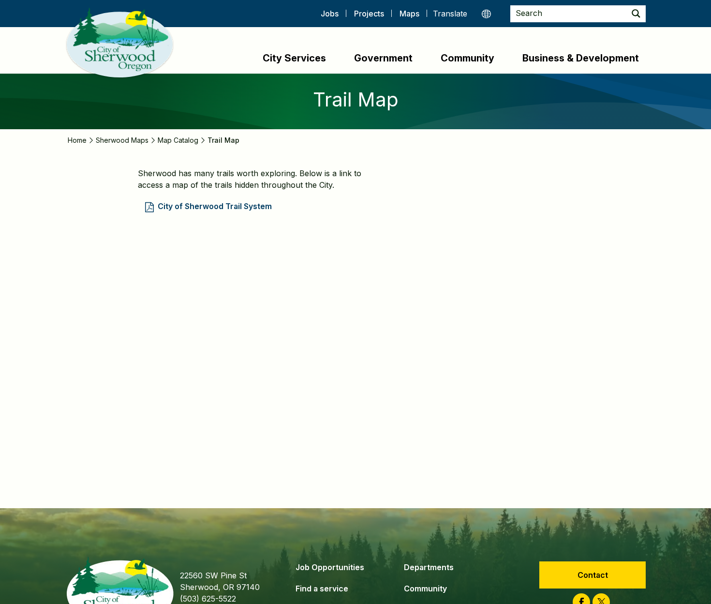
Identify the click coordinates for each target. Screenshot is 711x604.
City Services (294, 58)
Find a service (322, 588)
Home (77, 140)
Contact (593, 575)
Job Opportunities (330, 567)
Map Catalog (178, 140)
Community (467, 58)
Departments (429, 567)
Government (383, 58)
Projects (369, 13)
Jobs (330, 13)
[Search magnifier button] (636, 13)
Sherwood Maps (122, 140)
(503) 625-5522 (208, 599)
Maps (409, 13)
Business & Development (580, 58)
